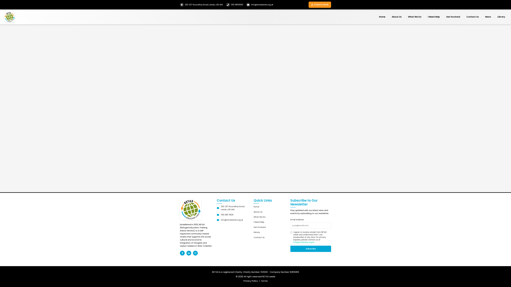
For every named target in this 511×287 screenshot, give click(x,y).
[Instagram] (195, 253)
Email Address (297, 219)
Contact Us (472, 16)
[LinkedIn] (188, 253)
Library (501, 16)
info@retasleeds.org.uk (262, 4)
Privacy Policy (250, 280)
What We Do (414, 16)
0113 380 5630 (227, 214)
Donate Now (321, 4)
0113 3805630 (237, 4)
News (488, 16)
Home (382, 16)
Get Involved (453, 16)
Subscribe (311, 248)
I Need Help (434, 16)
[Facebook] (182, 253)
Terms (264, 280)
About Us (397, 16)
